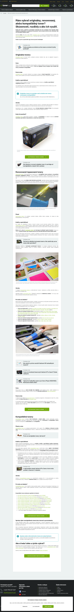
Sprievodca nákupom (43, 587)
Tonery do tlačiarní (44, 550)
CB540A (46, 315)
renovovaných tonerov (25, 290)
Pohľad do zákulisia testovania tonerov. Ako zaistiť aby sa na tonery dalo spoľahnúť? (40, 242)
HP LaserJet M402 (22, 495)
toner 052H (49, 499)
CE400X (19, 316)
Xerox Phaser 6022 (43, 312)
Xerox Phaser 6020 (34, 312)
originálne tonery (36, 34)
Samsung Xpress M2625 (23, 507)
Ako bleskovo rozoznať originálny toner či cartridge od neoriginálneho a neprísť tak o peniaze (38, 165)
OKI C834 (47, 309)
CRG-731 (52, 317)
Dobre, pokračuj (48, 606)
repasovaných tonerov (20, 225)
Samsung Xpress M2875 (33, 507)
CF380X (23, 316)
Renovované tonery (20, 174)
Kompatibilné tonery (20, 419)
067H (47, 320)
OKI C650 (23, 309)
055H (50, 320)
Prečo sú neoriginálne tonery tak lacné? (34, 436)
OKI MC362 (53, 308)
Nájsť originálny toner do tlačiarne (36, 156)
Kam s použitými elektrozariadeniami (46, 593)
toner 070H (47, 502)
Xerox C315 (35, 313)
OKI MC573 (38, 309)
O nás (63, 1)
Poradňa (67, 1)
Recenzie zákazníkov (43, 594)
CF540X (46, 319)
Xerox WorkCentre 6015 (25, 312)
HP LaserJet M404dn (22, 497)
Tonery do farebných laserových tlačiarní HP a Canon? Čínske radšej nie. (40, 372)
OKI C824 (42, 309)
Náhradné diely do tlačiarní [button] (53, 10)
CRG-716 (48, 317)
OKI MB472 (48, 308)
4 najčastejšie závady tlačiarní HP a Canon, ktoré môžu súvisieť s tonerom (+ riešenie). (38, 469)
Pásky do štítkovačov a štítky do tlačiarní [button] (36, 10)
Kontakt (59, 591)
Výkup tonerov (60, 590)
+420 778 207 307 (5, 1)
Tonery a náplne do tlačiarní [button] (7, 10)
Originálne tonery (19, 57)
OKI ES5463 (27, 309)
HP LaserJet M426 (30, 495)
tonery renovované (19, 548)
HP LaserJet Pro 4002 (22, 498)
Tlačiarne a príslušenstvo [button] (67, 10)
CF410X (38, 319)
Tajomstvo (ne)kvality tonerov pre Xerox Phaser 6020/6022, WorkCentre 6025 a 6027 (40, 381)
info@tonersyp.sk (14, 1)
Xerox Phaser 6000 (47, 311)
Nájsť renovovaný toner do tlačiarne (36, 409)
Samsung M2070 (28, 505)
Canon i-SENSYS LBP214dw (23, 499)
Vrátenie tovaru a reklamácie (45, 590)
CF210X (49, 315)
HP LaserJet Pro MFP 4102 (33, 498)
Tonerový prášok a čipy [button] (20, 10)
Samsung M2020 (21, 505)
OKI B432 (44, 308)
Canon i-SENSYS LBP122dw (23, 504)
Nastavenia (25, 606)
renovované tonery (20, 36)
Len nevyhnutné (36, 606)
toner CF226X (42, 495)
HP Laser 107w (27, 508)
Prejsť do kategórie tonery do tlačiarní (35, 555)
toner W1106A (38, 508)
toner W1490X (47, 498)
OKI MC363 (34, 308)
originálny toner (33, 399)
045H (39, 320)
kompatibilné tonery (29, 36)
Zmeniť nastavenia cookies (62, 593)
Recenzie (58, 1)
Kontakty (71, 1)
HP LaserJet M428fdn (32, 497)
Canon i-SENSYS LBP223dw (23, 501)
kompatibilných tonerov (25, 478)
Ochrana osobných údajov (44, 591)
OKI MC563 (39, 308)
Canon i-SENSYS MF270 (35, 504)
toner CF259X (45, 497)
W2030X (50, 319)
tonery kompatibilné (51, 391)
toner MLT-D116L (46, 507)
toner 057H (48, 501)
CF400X (42, 319)
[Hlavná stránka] (6, 6)
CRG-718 (44, 317)
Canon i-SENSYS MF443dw (35, 501)
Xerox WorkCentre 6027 (23, 313)
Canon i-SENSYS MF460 (34, 502)
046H (42, 320)
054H (45, 320)
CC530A (42, 315)
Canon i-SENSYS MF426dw (35, 499)
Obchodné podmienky (43, 588)
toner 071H (48, 504)
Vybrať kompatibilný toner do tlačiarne (36, 515)
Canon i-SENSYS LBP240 (23, 502)
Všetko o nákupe (52, 1)
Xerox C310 (30, 313)
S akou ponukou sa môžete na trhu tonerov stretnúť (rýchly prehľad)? (39, 48)
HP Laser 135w (21, 508)
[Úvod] (1, 13)
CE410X (53, 315)
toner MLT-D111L (41, 505)
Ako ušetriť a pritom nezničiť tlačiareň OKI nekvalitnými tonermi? (38, 364)
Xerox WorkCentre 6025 (52, 312)
